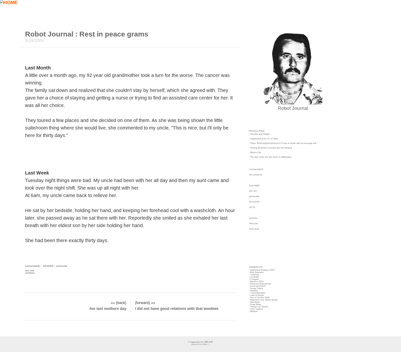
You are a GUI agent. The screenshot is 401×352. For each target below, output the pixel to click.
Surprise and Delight (260, 134)
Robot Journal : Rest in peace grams (86, 34)
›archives (253, 218)
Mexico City (255, 152)
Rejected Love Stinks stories (264, 300)
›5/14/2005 (254, 202)
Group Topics (256, 288)
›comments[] (256, 169)
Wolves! (254, 311)
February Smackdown (260, 284)
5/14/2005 (48, 266)
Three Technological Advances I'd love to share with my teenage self (283, 143)
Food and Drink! (258, 286)
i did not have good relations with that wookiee (176, 309)
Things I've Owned (259, 306)
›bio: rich (253, 191)
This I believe (256, 309)
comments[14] (32, 266)
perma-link (61, 266)
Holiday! (254, 290)
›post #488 (254, 185)
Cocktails (254, 277)
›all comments (255, 174)
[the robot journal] (293, 103)
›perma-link (254, 196)
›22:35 (252, 207)
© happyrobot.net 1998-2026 (200, 342)
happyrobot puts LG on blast (264, 138)
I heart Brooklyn (257, 293)
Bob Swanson (257, 272)
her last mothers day (108, 309)
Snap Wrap (255, 304)
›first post (253, 223)
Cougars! (254, 279)
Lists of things (257, 295)
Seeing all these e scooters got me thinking (271, 148)
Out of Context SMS (260, 297)
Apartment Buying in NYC (262, 270)
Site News (255, 302)
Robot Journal (293, 108)
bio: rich (30, 270)
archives (30, 273)
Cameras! (254, 274)
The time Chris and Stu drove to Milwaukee (271, 157)
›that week (254, 229)
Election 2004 (257, 281)
